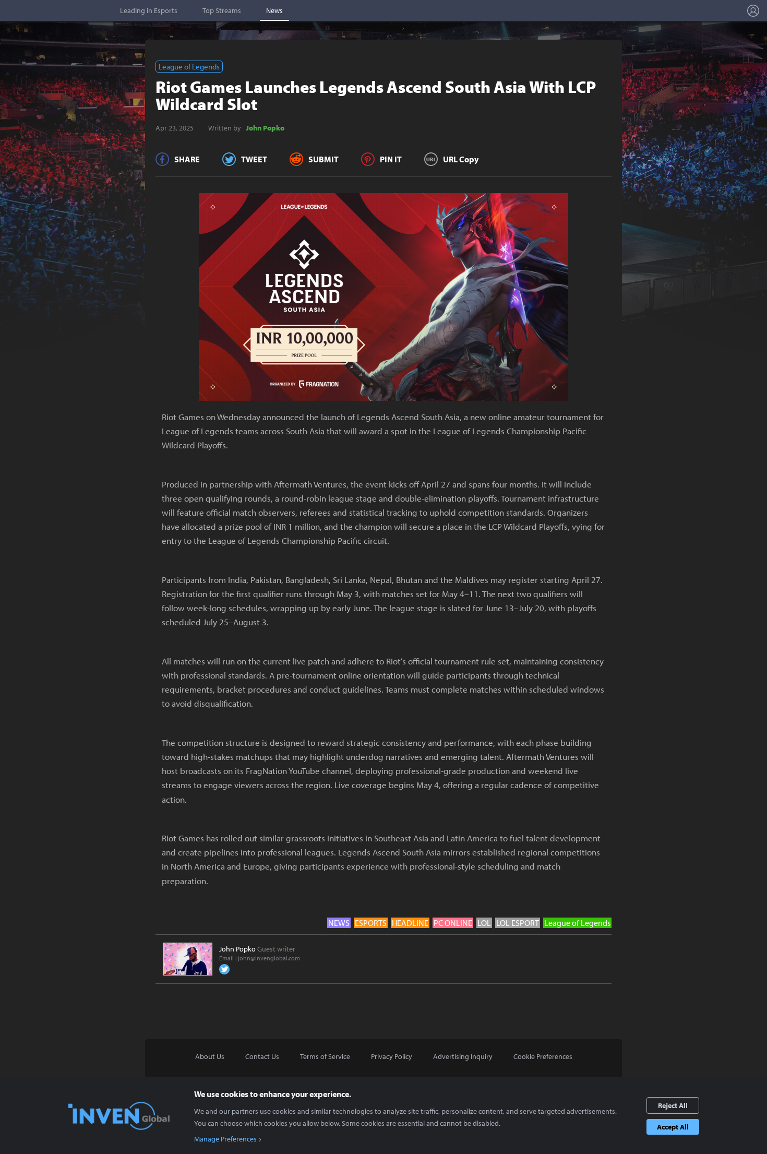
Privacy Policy (391, 1056)
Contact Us (262, 1056)
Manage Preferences (225, 1139)
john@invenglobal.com (269, 958)
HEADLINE (410, 923)
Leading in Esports (148, 10)
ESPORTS (371, 923)
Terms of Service (325, 1056)
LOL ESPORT (517, 923)
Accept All (673, 1127)
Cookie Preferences (542, 1056)
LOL (484, 923)
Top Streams (221, 10)
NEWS (339, 923)
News (274, 10)
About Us (209, 1056)
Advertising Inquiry (463, 1056)
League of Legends (189, 67)
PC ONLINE (453, 923)
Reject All (673, 1105)
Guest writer (257, 949)
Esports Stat (57, 10)
